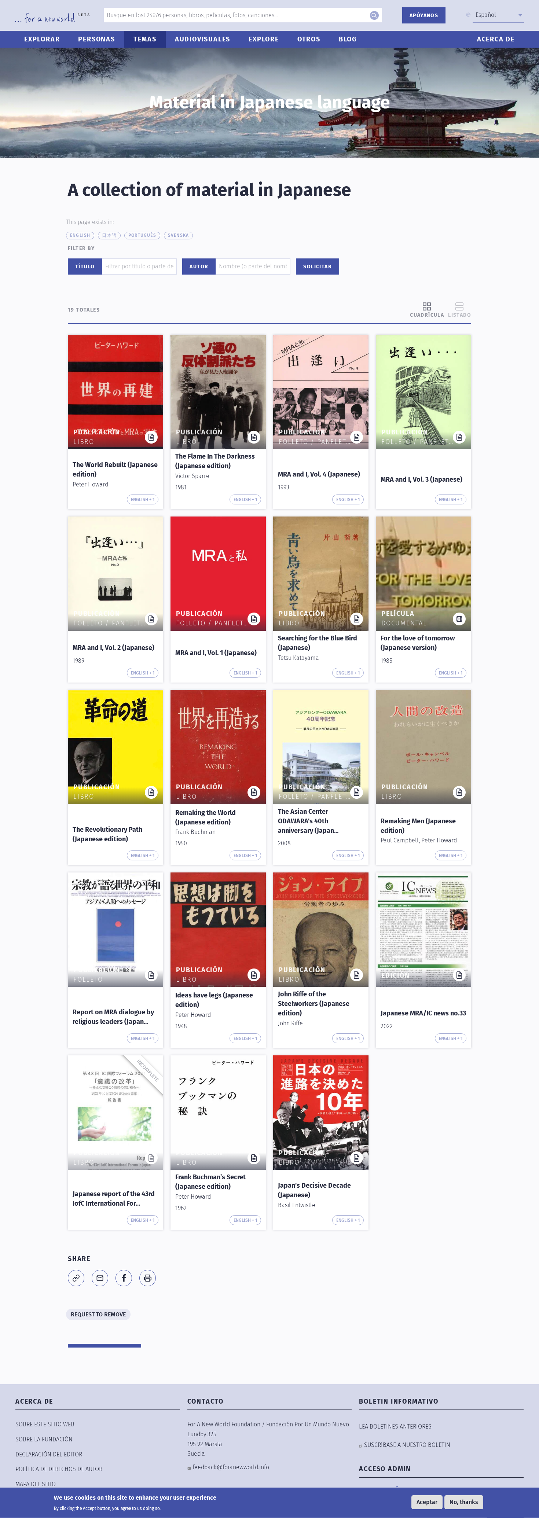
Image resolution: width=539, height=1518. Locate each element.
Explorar (42, 39)
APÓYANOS (424, 15)
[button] (76, 1278)
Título (85, 267)
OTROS (308, 39)
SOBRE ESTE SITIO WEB (44, 1424)
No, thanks (464, 1502)
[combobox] (498, 15)
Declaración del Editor (48, 1454)
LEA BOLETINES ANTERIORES (395, 1426)
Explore (264, 39)
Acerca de (496, 39)
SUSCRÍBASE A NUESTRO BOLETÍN (407, 1444)
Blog (348, 39)
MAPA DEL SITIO (35, 1484)
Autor (199, 267)
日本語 (109, 235)
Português (142, 235)
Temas (145, 39)
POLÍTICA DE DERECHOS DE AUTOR (58, 1469)
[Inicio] (52, 18)
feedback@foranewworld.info (230, 1467)
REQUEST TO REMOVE (98, 1314)
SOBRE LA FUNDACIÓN (44, 1439)
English (80, 235)
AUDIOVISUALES (202, 39)
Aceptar (427, 1502)
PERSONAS (96, 39)
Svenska (178, 235)
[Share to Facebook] (123, 1278)
